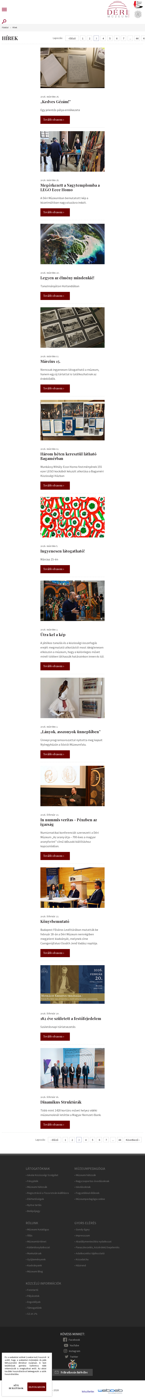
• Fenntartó (32, 1290)
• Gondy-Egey (82, 1229)
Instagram (74, 1351)
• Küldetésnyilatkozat (38, 1247)
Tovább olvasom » (53, 119)
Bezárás (46, 1358)
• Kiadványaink (34, 1265)
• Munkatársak (34, 1253)
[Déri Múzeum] (118, 9)
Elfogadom (37, 1386)
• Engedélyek (33, 1302)
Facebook (74, 1339)
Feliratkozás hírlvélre (74, 1372)
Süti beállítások (16, 1387)
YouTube (74, 1345)
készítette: (88, 1391)
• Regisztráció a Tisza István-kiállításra (47, 1193)
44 (137, 38)
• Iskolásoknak (82, 1187)
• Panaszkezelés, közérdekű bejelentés (97, 1247)
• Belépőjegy (33, 1211)
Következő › (133, 1140)
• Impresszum (82, 1235)
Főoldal (5, 27)
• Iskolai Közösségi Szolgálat (42, 1175)
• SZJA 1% (31, 1313)
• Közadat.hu (81, 1259)
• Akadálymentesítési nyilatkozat (92, 1241)
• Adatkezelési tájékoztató (89, 1253)
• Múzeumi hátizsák (36, 1187)
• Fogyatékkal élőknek (86, 1193)
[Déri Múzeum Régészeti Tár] (138, 14)
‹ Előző (72, 38)
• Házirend (80, 1265)
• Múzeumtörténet (36, 1241)
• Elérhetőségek (35, 1199)
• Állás (29, 1235)
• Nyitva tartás (34, 1205)
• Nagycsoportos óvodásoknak (91, 1181)
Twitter (74, 1356)
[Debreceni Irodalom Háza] (138, 4)
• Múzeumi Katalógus (37, 1229)
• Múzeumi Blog (34, 1271)
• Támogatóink (34, 1307)
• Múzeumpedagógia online (89, 1199)
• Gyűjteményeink (36, 1259)
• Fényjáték (32, 1181)
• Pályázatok (32, 1296)
